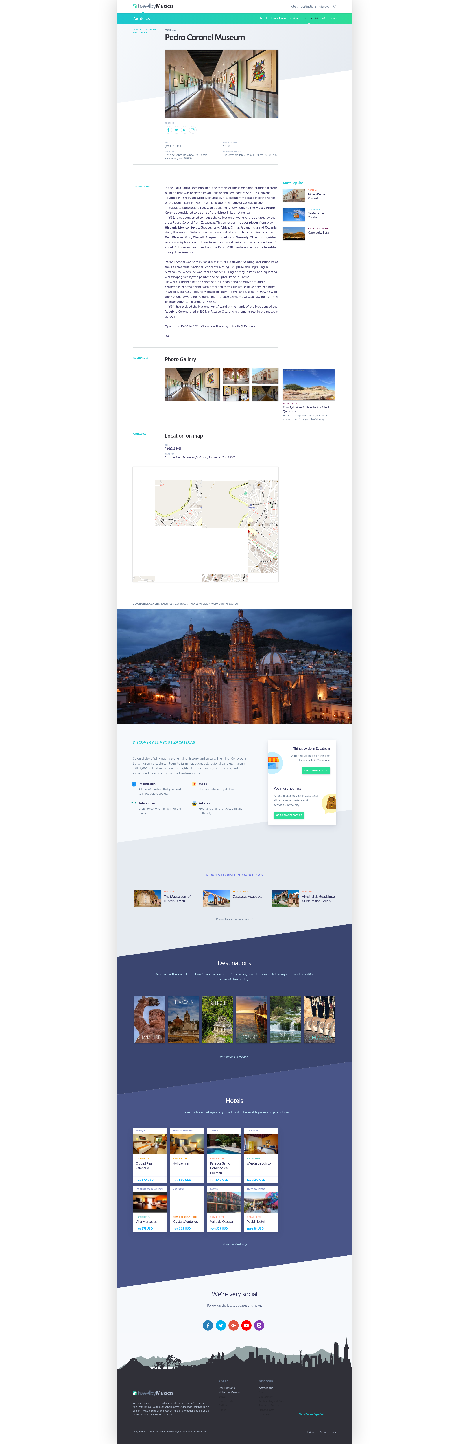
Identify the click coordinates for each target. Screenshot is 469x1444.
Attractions (266, 1388)
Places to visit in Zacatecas (144, 31)
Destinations (227, 1388)
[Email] (192, 129)
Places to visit (199, 603)
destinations (308, 6)
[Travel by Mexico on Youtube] (246, 1325)
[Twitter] (176, 129)
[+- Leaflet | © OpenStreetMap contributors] (205, 524)
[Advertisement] (308, 304)
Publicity (312, 1432)
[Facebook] (168, 129)
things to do (278, 18)
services (294, 18)
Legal (333, 1432)
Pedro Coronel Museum (225, 603)
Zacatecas (141, 18)
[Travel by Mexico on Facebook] (208, 1325)
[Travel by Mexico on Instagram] (259, 1325)
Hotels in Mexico (229, 1392)
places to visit (310, 18)
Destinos (166, 603)
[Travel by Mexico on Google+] (233, 1325)
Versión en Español (311, 1414)
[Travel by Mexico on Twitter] (221, 1325)
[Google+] (184, 129)
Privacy (324, 1432)
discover (324, 6)
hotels (294, 6)
